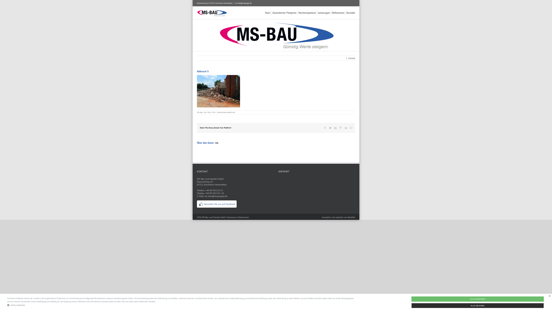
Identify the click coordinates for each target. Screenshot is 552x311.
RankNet (351, 217)
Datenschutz (243, 217)
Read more (161, 301)
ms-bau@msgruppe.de (243, 3)
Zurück (351, 58)
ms (201, 112)
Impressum (231, 217)
